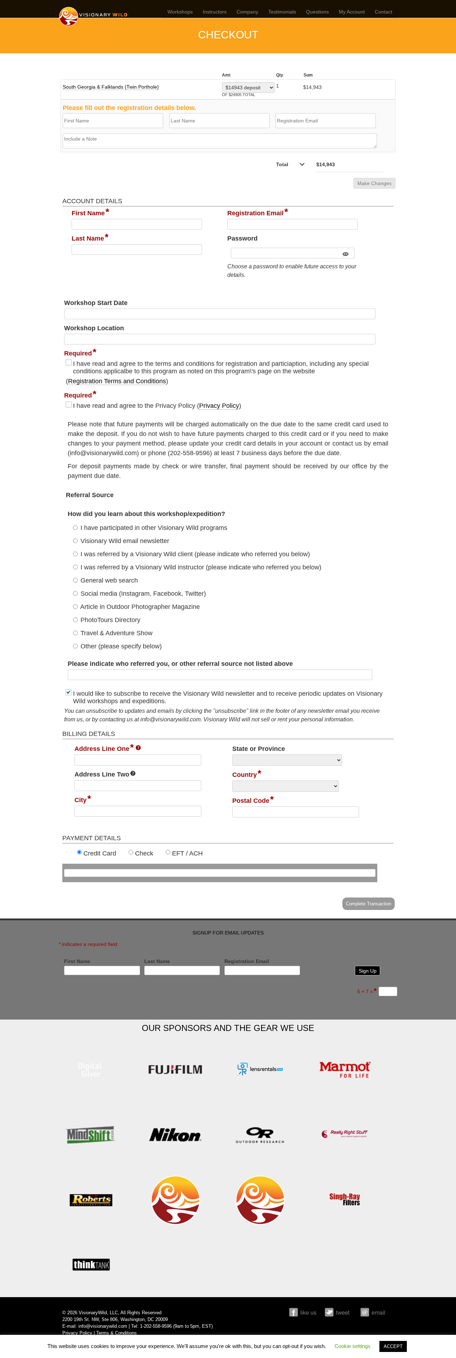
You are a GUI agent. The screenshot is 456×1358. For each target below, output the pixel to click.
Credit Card (99, 853)
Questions (317, 12)
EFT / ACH (187, 853)
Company (247, 12)
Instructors (215, 12)
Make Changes (374, 183)
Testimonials (282, 12)
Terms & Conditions (116, 1333)
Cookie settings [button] (352, 1346)
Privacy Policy (219, 405)
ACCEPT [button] (393, 1346)
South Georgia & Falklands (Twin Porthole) (111, 87)
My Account (352, 12)
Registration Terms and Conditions (117, 381)
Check (144, 853)
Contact (383, 12)
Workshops (180, 12)
